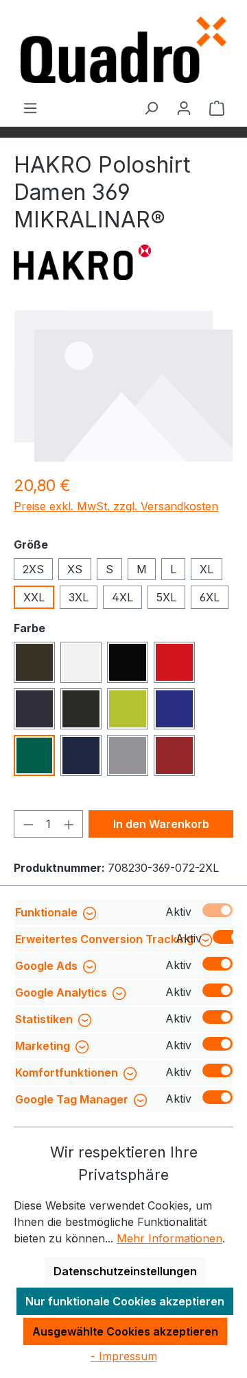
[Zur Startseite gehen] (123, 49)
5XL (166, 597)
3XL (79, 597)
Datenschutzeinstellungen (125, 1271)
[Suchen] (150, 107)
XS (74, 569)
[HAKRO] (82, 262)
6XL (210, 597)
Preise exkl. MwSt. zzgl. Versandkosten (116, 506)
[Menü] (30, 107)
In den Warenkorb (161, 824)
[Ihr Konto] (183, 107)
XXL (34, 597)
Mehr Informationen (169, 1238)
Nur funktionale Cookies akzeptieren (124, 1301)
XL (206, 569)
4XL (122, 597)
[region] (123, 386)
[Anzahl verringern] (28, 824)
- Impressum (124, 1356)
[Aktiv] (217, 910)
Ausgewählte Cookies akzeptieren (125, 1331)
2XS (33, 569)
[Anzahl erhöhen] (69, 824)
